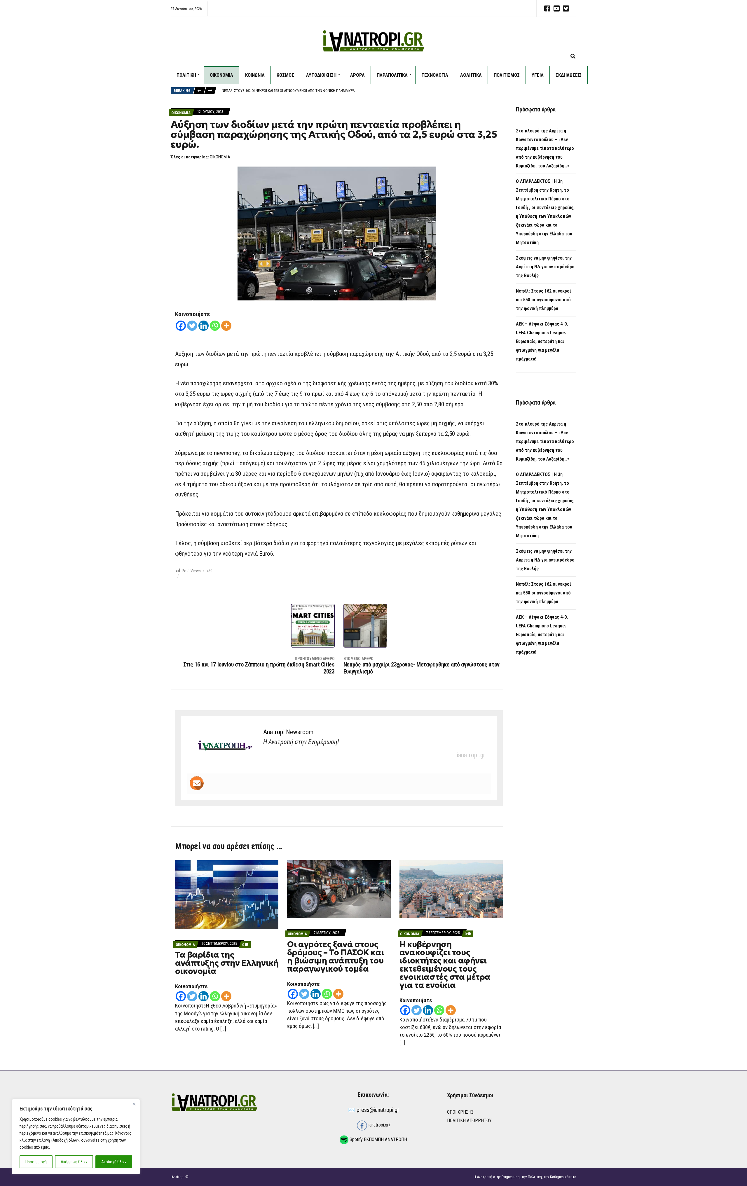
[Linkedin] (203, 326)
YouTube (556, 8)
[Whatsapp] (215, 326)
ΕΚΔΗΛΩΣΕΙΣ (569, 75)
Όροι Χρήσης (460, 1112)
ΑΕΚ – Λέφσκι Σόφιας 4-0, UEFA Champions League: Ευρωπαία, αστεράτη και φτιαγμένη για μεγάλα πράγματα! (311, 93)
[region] (76, 1136)
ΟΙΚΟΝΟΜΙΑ (221, 75)
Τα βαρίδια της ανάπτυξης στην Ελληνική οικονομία (226, 963)
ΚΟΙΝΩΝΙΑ (255, 75)
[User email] (197, 783)
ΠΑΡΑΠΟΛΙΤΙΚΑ (392, 75)
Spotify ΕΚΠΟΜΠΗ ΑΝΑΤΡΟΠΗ (377, 1139)
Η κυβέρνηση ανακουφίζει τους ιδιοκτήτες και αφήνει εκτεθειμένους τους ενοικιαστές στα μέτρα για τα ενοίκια (445, 964)
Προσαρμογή (36, 1161)
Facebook (547, 8)
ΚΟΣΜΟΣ (285, 75)
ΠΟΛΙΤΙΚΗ (186, 75)
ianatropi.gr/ (378, 1125)
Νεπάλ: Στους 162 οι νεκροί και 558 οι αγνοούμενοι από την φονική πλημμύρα (543, 299)
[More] (226, 326)
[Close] (133, 1104)
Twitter (565, 8)
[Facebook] (181, 326)
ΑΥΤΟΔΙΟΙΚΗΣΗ (321, 75)
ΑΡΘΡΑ (357, 75)
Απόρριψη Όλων (74, 1161)
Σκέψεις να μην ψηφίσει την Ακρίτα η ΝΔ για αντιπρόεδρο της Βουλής (545, 266)
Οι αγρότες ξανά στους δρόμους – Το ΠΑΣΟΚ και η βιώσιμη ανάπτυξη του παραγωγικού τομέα (335, 956)
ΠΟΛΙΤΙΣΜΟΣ (507, 75)
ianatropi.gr (471, 755)
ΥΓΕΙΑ (538, 75)
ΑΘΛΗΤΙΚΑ (471, 75)
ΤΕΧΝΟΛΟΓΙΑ (434, 75)
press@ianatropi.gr (378, 1109)
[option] (398, 93)
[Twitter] (192, 326)
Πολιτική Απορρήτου (469, 1120)
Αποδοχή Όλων (113, 1161)
